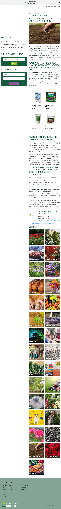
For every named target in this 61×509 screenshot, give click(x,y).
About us (23, 489)
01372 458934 (41, 220)
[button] (38, 100)
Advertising (57, 6)
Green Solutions (49, 503)
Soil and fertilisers (27, 10)
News (4, 494)
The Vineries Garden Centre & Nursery (13, 10)
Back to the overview (34, 13)
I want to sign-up (14, 83)
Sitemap (54, 505)
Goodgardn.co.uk (7, 485)
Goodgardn (56, 503)
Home (2, 10)
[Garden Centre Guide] (30, 2)
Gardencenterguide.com (9, 487)
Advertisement (24, 485)
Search (14, 63)
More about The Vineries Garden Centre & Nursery (41, 223)
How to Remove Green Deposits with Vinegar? (13, 44)
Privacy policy (48, 505)
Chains (4, 496)
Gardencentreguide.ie (8, 489)
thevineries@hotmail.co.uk (53, 220)
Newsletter (49, 6)
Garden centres (6, 492)
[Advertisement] (14, 23)
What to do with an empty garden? (10, 41)
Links (58, 505)
